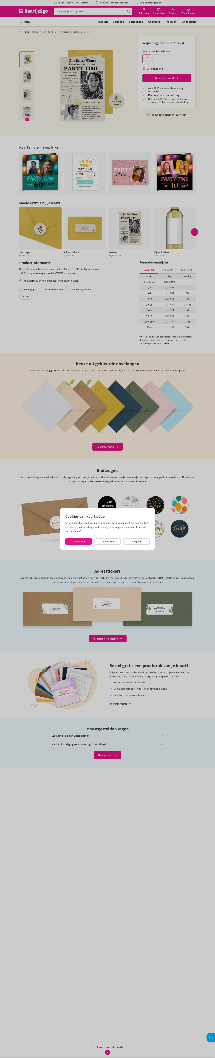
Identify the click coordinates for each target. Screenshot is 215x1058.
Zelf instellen (107, 541)
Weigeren (136, 541)
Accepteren (78, 541)
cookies (107, 522)
